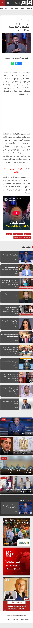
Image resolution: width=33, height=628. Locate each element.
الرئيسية (29, 8)
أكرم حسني (27, 234)
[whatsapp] (12, 63)
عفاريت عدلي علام (18, 234)
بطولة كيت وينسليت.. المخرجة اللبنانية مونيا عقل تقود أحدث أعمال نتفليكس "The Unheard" (9, 309)
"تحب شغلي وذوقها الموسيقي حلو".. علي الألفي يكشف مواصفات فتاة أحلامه (10, 389)
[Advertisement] (16, 113)
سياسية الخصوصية (18, 619)
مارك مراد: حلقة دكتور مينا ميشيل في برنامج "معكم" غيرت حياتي (10, 269)
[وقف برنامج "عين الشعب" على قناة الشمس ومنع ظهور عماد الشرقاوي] (26, 364)
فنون (11, 8)
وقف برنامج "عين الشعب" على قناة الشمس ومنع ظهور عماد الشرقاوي (10, 363)
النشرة (22, 8)
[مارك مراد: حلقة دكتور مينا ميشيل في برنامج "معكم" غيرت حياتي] (26, 270)
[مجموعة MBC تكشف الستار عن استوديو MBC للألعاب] (26, 337)
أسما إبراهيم (27, 237)
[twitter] (16, 63)
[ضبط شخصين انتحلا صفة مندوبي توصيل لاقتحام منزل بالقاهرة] (16, 485)
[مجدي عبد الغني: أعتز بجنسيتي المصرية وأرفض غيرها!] (26, 257)
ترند (6, 8)
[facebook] (20, 63)
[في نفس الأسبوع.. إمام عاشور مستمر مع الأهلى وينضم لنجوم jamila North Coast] (26, 283)
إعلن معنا (7, 619)
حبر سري (11, 137)
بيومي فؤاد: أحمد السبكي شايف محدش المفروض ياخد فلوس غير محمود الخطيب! (10, 376)
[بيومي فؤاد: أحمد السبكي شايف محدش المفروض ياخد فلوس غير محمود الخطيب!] (26, 377)
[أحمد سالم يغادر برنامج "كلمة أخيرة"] (26, 297)
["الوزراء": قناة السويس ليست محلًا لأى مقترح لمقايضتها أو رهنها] (16, 446)
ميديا (16, 8)
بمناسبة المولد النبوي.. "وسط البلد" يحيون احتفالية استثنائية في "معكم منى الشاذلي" (10, 349)
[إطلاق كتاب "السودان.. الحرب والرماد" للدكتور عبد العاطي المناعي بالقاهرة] (16, 465)
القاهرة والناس (18, 237)
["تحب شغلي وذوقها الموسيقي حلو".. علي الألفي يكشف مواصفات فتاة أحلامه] (26, 391)
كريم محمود (24, 58)
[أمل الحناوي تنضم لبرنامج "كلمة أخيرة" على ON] (26, 324)
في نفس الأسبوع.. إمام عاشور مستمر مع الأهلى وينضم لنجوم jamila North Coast (10, 282)
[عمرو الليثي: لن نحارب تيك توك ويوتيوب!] (26, 404)
